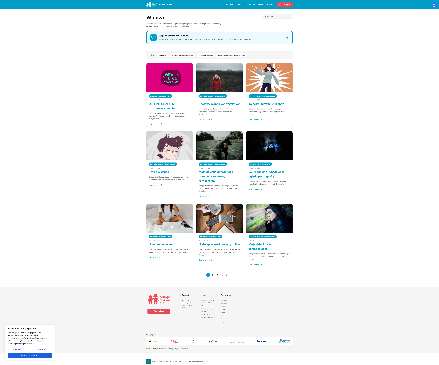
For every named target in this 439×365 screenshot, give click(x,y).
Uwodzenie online (161, 244)
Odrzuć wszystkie (39, 349)
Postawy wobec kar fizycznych (219, 104)
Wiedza (229, 4)
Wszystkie (162, 55)
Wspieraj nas (284, 4)
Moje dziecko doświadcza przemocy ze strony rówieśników (216, 176)
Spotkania (240, 4)
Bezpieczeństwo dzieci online (182, 55)
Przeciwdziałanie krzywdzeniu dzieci (231, 55)
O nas (260, 4)
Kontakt (270, 4)
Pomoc (252, 4)
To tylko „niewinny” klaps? (266, 104)
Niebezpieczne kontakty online (219, 244)
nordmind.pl (184, 349)
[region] (30, 342)
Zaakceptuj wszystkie (30, 355)
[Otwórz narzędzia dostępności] (434, 5)
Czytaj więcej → (155, 124)
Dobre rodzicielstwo (206, 55)
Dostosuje (17, 349)
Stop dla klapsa (159, 172)
